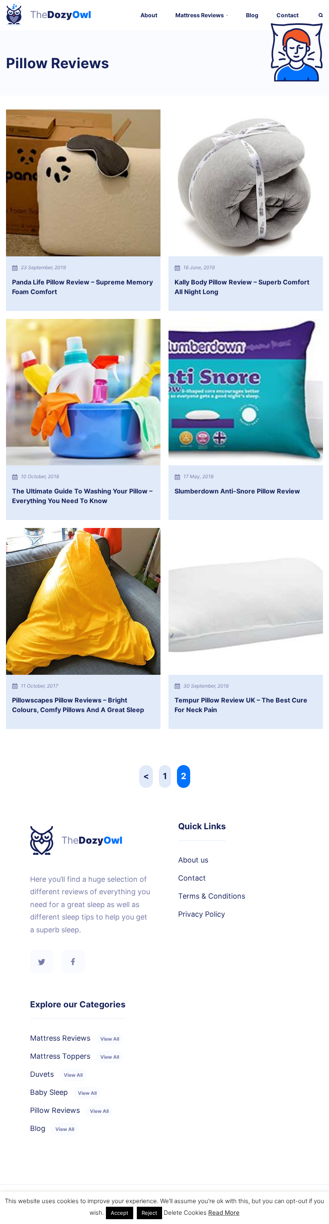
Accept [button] (119, 1213)
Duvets (56, 1074)
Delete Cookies (185, 1212)
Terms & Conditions (211, 896)
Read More (224, 1212)
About (148, 15)
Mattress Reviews (199, 15)
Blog (252, 15)
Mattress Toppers (74, 1056)
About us (193, 860)
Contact (287, 15)
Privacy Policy (201, 914)
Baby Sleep (63, 1092)
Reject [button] (149, 1213)
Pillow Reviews (69, 1110)
